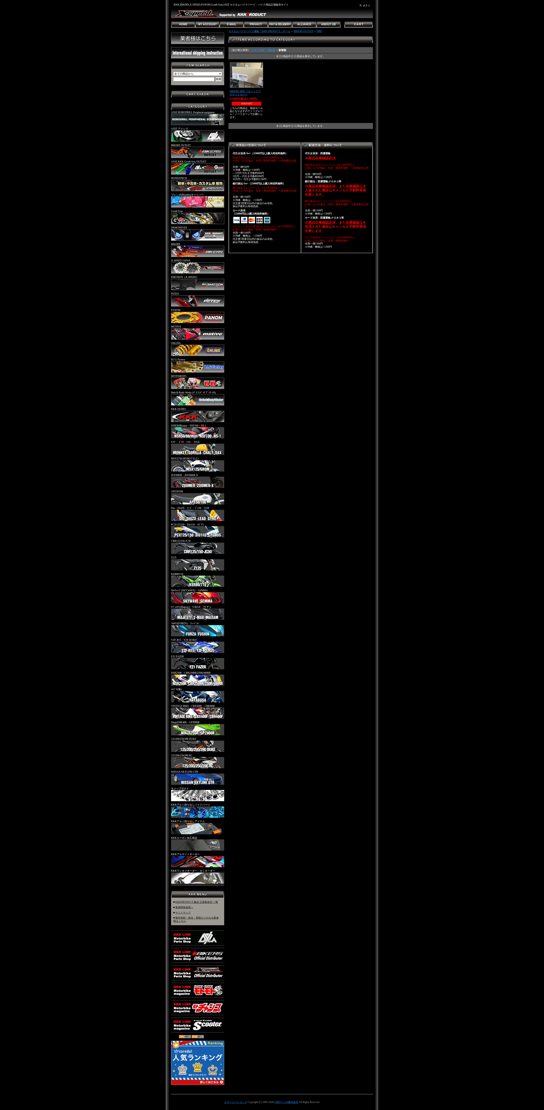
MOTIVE (176, 326)
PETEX (175, 293)
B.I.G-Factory (178, 359)
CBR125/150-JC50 (181, 540)
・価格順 (270, 50)
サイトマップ (183, 912)
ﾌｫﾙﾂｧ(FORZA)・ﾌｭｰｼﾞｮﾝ (185, 623)
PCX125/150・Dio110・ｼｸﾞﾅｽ (187, 524)
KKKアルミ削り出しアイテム (188, 821)
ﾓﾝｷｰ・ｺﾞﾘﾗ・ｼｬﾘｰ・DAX (185, 442)
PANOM (175, 310)
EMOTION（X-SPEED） (185, 277)
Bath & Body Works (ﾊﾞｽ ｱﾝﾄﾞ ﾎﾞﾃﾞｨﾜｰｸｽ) (193, 392)
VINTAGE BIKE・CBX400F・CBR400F (193, 706)
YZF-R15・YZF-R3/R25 (184, 639)
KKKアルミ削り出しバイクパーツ (190, 804)
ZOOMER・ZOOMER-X (184, 475)
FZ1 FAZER (177, 656)
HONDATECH (179, 178)
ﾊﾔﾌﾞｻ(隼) (176, 689)
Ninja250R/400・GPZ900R (185, 722)
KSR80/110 (177, 574)
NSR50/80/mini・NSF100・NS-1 (188, 425)
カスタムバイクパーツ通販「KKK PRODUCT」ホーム (259, 31)
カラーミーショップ (235, 1102)
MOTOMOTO (178, 376)
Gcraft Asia (177, 211)
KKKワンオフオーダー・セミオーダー (193, 870)
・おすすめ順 (257, 50)
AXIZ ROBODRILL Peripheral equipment (192, 112)
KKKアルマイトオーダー (185, 854)
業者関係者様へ (184, 907)
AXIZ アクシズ (179, 128)
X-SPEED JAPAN (180, 260)
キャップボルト (180, 788)
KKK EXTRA (178, 409)
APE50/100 (177, 491)
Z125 (173, 557)
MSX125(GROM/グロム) (184, 458)
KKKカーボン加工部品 (184, 837)
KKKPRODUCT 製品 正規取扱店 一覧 (196, 902)
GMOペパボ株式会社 (286, 1102)
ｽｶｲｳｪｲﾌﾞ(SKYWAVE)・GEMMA (189, 590)
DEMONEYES (179, 227)
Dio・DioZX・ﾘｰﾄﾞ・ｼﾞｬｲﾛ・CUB (190, 508)
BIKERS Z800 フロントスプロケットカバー (245, 93)
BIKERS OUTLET (181, 145)
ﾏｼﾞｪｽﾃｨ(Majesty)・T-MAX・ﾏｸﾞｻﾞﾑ (191, 607)
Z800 (319, 31)
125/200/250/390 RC (181, 755)
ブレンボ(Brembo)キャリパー (187, 194)
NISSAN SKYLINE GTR (184, 771)
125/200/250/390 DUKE (183, 738)
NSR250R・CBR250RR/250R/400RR (191, 672)
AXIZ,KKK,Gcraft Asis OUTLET (188, 161)
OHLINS (176, 343)
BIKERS (175, 244)
